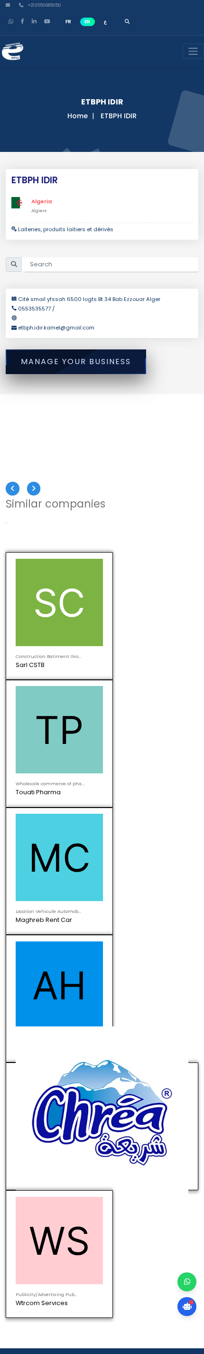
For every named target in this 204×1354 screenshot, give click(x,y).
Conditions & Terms (102, 829)
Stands (57, 821)
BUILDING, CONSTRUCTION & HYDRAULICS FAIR (72, 877)
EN (87, 22)
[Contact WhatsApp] (186, 1281)
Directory (147, 796)
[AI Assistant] (186, 1306)
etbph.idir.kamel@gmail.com (56, 327)
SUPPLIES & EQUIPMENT (41, 860)
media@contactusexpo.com (59, 983)
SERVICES (24, 885)
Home (77, 116)
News (57, 813)
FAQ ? (147, 821)
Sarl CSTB (30, 665)
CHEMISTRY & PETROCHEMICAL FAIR (58, 902)
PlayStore (33, 964)
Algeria (41, 201)
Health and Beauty (36, 894)
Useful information (147, 813)
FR (68, 22)
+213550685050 (43, 5)
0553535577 (35, 308)
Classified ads (148, 804)
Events (57, 804)
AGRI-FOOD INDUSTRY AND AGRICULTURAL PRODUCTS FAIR (89, 868)
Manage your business (76, 361)
